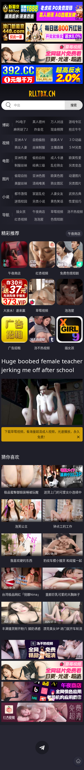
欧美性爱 (75, 157)
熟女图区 (57, 183)
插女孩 (21, 211)
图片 (5, 178)
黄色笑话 (57, 201)
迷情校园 (21, 201)
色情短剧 (57, 219)
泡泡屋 (38, 219)
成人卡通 (57, 157)
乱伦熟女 (57, 165)
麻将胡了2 (21, 129)
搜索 (74, 105)
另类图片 (75, 183)
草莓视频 (57, 211)
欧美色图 (57, 175)
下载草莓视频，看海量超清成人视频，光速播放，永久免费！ (42, 434)
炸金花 (38, 129)
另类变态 (75, 165)
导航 (5, 214)
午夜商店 (38, 211)
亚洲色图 (38, 175)
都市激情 (21, 193)
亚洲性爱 (21, 157)
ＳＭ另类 (75, 147)
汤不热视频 (75, 211)
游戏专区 (75, 122)
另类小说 (38, 201)
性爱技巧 (75, 201)
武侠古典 (75, 193)
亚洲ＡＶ (21, 140)
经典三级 (38, 165)
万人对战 (57, 122)
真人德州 (38, 122)
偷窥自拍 (21, 175)
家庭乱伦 (38, 193)
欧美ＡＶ (57, 140)
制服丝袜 (21, 165)
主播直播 (57, 147)
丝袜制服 (38, 147)
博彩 (5, 124)
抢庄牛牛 (75, 129)
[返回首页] (78, 761)
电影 (5, 160)
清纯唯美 (38, 183)
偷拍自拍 (38, 157)
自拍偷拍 (38, 140)
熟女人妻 (21, 147)
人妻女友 (57, 193)
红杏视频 (21, 219)
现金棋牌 (57, 129)
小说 (5, 196)
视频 (5, 142)
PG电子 (21, 122)
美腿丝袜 (21, 183)
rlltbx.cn (42, 93)
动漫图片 (75, 175)
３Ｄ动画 (75, 140)
